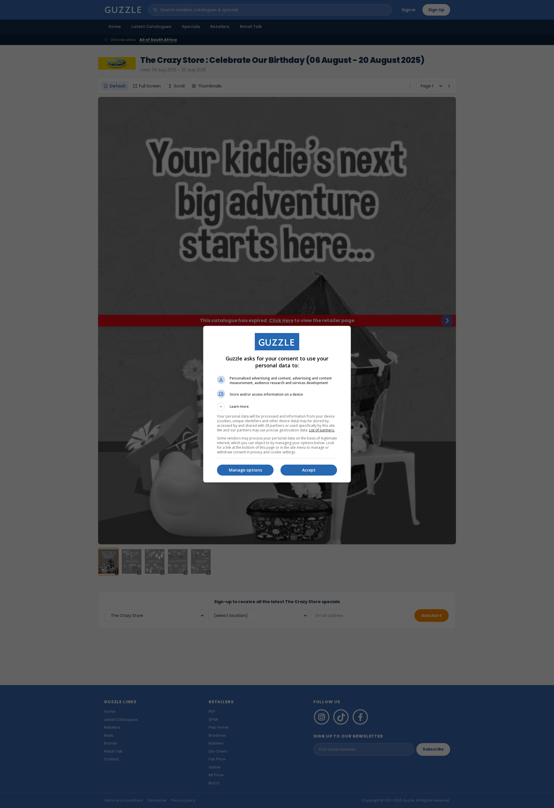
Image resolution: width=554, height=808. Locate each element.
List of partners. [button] (322, 430)
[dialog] (277, 404)
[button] (277, 407)
